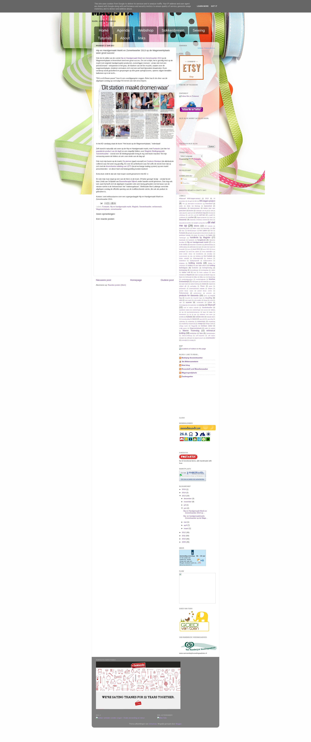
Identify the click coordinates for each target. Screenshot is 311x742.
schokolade (200, 302)
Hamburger (182, 237)
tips (195, 314)
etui (214, 228)
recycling (208, 298)
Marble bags (209, 274)
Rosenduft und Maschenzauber (195, 369)
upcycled (202, 319)
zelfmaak (189, 338)
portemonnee (197, 293)
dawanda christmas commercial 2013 (201, 219)
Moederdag (211, 277)
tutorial (194, 319)
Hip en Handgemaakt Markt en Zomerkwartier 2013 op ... (195, 512)
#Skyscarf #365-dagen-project (189, 198)
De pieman (127, 161)
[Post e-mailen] (101, 203)
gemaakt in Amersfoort (201, 233)
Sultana (213, 310)
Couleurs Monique (154, 161)
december (188, 498)
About (125, 38)
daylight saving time (199, 223)
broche (191, 210)
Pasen (202, 286)
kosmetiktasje (194, 270)
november (188, 502)
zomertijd (184, 340)
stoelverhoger (196, 310)
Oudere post (167, 280)
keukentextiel (183, 256)
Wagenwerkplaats (103, 209)
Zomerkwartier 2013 (153, 58)
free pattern (203, 230)
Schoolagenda (183, 305)
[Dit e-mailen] (105, 203)
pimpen (210, 288)
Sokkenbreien (173, 30)
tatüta (210, 312)
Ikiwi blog (186, 365)
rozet (211, 300)
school (210, 302)
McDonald (188, 277)
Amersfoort (208, 204)
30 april (190, 201)
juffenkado (193, 247)
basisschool (208, 206)
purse (205, 295)
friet (212, 230)
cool (195, 215)
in (212, 242)
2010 (184, 539)
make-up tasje (199, 274)
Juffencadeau (183, 247)
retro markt (188, 300)
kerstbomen (199, 254)
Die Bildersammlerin (190, 361)
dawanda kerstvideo (185, 223)
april (186, 525)
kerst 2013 (206, 249)
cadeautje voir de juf (202, 210)
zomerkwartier (116, 209)
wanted (213, 328)
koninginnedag (207, 268)
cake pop (182, 213)
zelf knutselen (200, 335)
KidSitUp (198, 256)
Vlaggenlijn (194, 326)
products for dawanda (189, 295)
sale (180, 302)
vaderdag (182, 321)
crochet (191, 217)
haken (210, 235)
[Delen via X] (110, 203)
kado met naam (208, 247)
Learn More (203, 6)
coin (189, 215)
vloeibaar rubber (206, 326)
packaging (193, 286)
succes (205, 310)
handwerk (191, 240)
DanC (211, 217)
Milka (195, 277)
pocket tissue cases (186, 291)
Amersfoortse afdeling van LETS (118, 166)
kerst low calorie (194, 251)
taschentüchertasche (193, 312)
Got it (214, 6)
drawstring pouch (184, 228)
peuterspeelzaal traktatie (196, 288)
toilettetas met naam (206, 314)
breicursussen (195, 208)
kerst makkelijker (207, 251)
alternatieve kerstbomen (195, 203)
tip (190, 314)
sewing (201, 305)
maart (186, 528)
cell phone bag (201, 213)
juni (185, 508)
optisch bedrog (194, 284)
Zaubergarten (187, 376)
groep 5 (202, 235)
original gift (182, 286)
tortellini (181, 317)
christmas (182, 215)
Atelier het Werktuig (193, 206)
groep (195, 235)
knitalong (181, 263)
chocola (210, 213)
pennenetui (182, 288)
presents (209, 293)
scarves (189, 302)
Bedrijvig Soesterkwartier (192, 358)
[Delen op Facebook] (112, 203)
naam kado (184, 284)
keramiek (182, 249)
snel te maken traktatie (191, 307)
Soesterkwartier (145, 207)
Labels (213, 270)
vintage (200, 323)
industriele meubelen (196, 244)
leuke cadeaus (203, 272)
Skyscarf (211, 305)
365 (195, 201)
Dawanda (182, 220)
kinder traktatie (184, 258)
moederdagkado (201, 279)
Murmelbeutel (204, 281)
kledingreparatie (194, 260)
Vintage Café (209, 323)
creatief (210, 215)
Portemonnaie (184, 293)
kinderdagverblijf (198, 258)
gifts (212, 233)
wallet (206, 328)
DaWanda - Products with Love (206, 48)
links (141, 38)
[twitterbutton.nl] (191, 112)
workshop (193, 333)
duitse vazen (196, 228)
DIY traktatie (208, 226)
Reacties (185, 183)
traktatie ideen (211, 317)
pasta (210, 286)
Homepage (136, 280)
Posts (184, 179)
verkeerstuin (157, 207)
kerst (188, 249)
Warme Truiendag (191, 330)
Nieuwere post (103, 280)
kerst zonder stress (185, 254)
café (211, 210)
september (193, 305)
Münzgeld (195, 281)
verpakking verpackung (188, 323)
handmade (182, 240)
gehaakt (190, 233)
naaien (213, 281)
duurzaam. (206, 228)
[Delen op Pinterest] (115, 203)
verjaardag (191, 321)
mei (185, 522)
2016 (184, 489)
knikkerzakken (207, 260)
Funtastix (156, 149)
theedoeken (182, 314)
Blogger (178, 724)
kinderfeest (182, 260)
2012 (184, 532)
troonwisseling (185, 319)
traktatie (189, 317)
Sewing (199, 30)
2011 (184, 536)
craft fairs (202, 215)
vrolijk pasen (183, 328)
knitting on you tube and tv (197, 265)
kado (199, 247)
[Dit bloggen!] (108, 203)
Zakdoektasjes (210, 333)
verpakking (211, 321)
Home (104, 30)
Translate (197, 159)
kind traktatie (208, 256)
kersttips (209, 254)
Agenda (123, 30)
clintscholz (153, 724)
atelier (181, 206)
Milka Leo (203, 277)
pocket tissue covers (205, 291)
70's (183, 203)
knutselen (195, 268)
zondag (191, 340)
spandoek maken (184, 310)
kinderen (209, 258)
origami (211, 284)
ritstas (205, 300)
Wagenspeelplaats (189, 373)
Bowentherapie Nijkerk (128, 181)
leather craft (186, 272)
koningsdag (183, 270)
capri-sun (190, 213)
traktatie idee (200, 317)
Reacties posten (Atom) (117, 285)
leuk (195, 272)
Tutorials (105, 38)
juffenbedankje (208, 244)
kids (191, 256)
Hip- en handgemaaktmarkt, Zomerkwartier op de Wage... (195, 517)
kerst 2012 (196, 249)
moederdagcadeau (187, 279)
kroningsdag (204, 270)
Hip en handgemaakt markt (120, 207)
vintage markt (183, 326)
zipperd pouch (198, 338)
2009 (184, 542)
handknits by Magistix (200, 237)
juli (185, 505)
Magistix (113, 13)
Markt (181, 277)
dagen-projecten (202, 217)
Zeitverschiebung (187, 335)
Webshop (145, 30)
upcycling (210, 319)
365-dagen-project (207, 201)
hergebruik (201, 240)
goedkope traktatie (184, 235)
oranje (204, 284)
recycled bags (197, 298)
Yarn (201, 333)
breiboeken (183, 208)
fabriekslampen (191, 230)
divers (196, 226)
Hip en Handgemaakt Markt (132, 58)
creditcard (182, 217)
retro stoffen (197, 300)
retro (180, 300)
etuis (183, 230)
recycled (187, 298)
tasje (204, 312)
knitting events (195, 263)
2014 (184, 492)
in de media (183, 244)
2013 (207, 198)
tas (183, 312)
